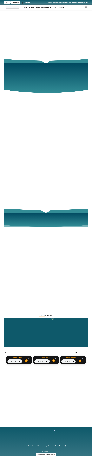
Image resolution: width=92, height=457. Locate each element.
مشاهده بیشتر (8, 352)
